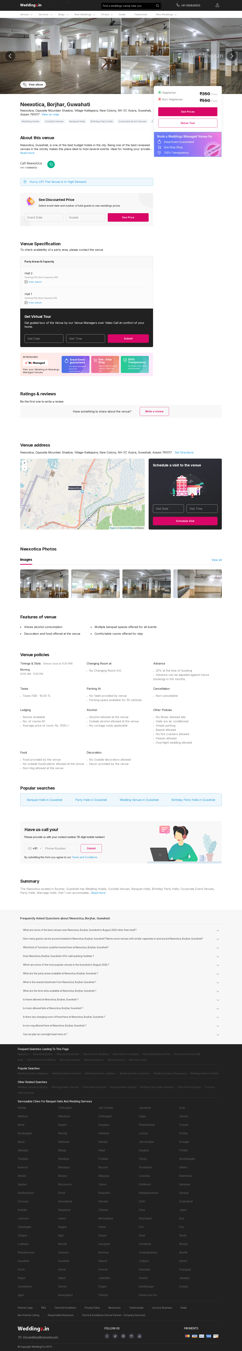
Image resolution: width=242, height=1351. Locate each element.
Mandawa (64, 1116)
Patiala (183, 1150)
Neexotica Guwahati (68, 1054)
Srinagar (184, 1142)
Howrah (103, 1269)
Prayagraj (185, 1269)
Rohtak (22, 1107)
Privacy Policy (92, 1307)
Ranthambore (26, 1193)
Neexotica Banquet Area (156, 1054)
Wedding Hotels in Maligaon (33, 1073)
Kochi (21, 1269)
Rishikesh (145, 1184)
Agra (61, 1235)
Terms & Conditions (65, 1307)
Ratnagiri (23, 1150)
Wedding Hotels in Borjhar (66, 1073)
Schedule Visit (185, 520)
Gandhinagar (146, 1286)
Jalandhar (104, 1278)
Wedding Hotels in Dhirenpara (169, 1073)
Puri (141, 1227)
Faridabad (145, 1244)
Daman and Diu (148, 1295)
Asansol (23, 1167)
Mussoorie (65, 1184)
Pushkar (103, 1159)
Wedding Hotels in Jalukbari (100, 1073)
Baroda (62, 1244)
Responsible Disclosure (61, 1315)
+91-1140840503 (28, 167)
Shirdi (61, 1193)
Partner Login (25, 1307)
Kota (182, 1107)
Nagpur (62, 1227)
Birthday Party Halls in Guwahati (193, 800)
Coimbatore (25, 1286)
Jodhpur (144, 1261)
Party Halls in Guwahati (91, 800)
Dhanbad (103, 1133)
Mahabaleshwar (148, 1193)
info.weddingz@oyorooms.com (40, 1337)
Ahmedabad (105, 1218)
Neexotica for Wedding (96, 1054)
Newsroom (114, 1307)
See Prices (188, 111)
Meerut (102, 1261)
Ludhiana (23, 1244)
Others (183, 1167)
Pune (142, 1210)
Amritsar (103, 1252)
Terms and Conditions (84, 857)
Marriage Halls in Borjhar (65, 1087)
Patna (101, 1227)
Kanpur (102, 1235)
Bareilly (62, 1133)
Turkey (143, 1159)
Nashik (183, 1252)
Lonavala (144, 1176)
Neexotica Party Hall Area (41, 1059)
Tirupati (183, 1124)
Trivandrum (145, 1167)
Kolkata (22, 1210)
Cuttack (183, 1286)
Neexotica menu (138, 1059)
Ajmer (21, 1142)
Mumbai (103, 1201)
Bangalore (64, 1210)
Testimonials (136, 1307)
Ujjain (21, 1295)
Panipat (103, 1295)
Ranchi (183, 1261)
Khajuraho (104, 1193)
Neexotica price (116, 1059)
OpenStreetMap (126, 527)
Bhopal (183, 1244)
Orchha (183, 1133)
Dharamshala (147, 1124)
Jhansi (102, 1184)
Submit (128, 338)
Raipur (22, 1278)
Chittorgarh (65, 1107)
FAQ (43, 1307)
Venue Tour (188, 122)
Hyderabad (186, 1201)
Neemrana (185, 1176)
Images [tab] (26, 559)
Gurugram (104, 1244)
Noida (182, 1235)
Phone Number (55, 848)
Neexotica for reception (126, 1054)
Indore (62, 1218)
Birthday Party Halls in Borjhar (157, 1087)
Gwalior (143, 1278)
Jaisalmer (145, 1107)
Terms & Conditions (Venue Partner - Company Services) (113, 1315)
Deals (122, 14)
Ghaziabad (145, 1218)
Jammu (183, 1116)
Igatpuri (22, 1184)
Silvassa (23, 1201)
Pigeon (113, 527)
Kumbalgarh (25, 1133)
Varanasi (63, 1252)
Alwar (21, 1124)
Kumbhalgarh (187, 1159)
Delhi (142, 1201)
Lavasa (143, 1133)
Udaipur (22, 1235)
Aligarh (62, 1124)
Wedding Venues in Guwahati (139, 800)
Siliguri (102, 1286)
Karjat (101, 1150)
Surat (142, 1235)
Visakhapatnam (148, 1252)
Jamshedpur (146, 1142)
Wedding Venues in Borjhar (33, 1087)
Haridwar (184, 1184)
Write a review (154, 411)
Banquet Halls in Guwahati (44, 800)
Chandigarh (24, 1227)
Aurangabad (65, 1295)
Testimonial (140, 14)
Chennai (103, 1210)
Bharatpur (64, 1167)
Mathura (23, 1116)
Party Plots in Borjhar (189, 1087)
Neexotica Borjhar (43, 1054)
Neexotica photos (94, 1059)
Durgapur (103, 1124)
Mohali (22, 1176)
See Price (128, 217)
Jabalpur (184, 1278)
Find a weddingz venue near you (122, 5)
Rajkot (62, 1278)
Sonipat (183, 1193)
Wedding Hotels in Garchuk (134, 1073)
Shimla (62, 1286)
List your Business (162, 1307)
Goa (181, 1218)
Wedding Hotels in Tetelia (204, 1073)
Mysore (103, 1167)
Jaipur (183, 1210)
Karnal (62, 1269)
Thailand (23, 1159)
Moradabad (65, 1201)
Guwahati (23, 1261)
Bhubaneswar (26, 1252)
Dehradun (144, 1269)
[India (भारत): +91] (33, 848)
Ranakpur (63, 1159)
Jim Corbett (105, 1107)
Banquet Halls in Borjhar (123, 1087)
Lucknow (23, 1218)
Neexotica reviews (70, 1059)
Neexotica (23, 1054)
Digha (142, 1116)
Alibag (62, 1150)
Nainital (103, 1142)
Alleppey (103, 1176)
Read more (27, 153)
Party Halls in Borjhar (94, 1087)
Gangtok (144, 1150)
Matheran (64, 1142)
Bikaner (62, 1176)
